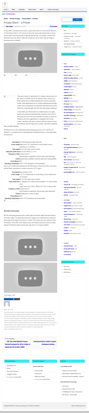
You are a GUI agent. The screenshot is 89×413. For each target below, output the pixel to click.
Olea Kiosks (65, 386)
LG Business (67, 33)
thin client (16, 299)
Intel (65, 30)
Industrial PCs (38, 373)
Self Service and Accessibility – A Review (73, 376)
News (13, 9)
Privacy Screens (8, 299)
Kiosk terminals (39, 370)
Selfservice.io (67, 269)
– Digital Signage (73, 107)
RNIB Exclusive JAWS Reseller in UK (71, 373)
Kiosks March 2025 (68, 389)
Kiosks (8, 368)
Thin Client (9, 26)
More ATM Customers (12, 371)
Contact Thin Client (53, 9)
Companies (22, 9)
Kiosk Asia (66, 266)
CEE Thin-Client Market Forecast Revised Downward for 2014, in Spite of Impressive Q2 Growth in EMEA (17, 344)
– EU (70, 248)
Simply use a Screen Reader (69, 370)
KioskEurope (67, 272)
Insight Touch (67, 46)
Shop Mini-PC (10, 365)
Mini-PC (42, 9)
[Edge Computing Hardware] (5, 7)
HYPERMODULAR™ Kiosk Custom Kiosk (72, 391)
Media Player (32, 9)
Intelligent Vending (12, 374)
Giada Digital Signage (69, 44)
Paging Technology (40, 376)
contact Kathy (17, 377)
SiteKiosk (66, 41)
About (5, 9)
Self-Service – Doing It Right (69, 394)
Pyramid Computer (69, 36)
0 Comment (53, 26)
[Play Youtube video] (30, 58)
